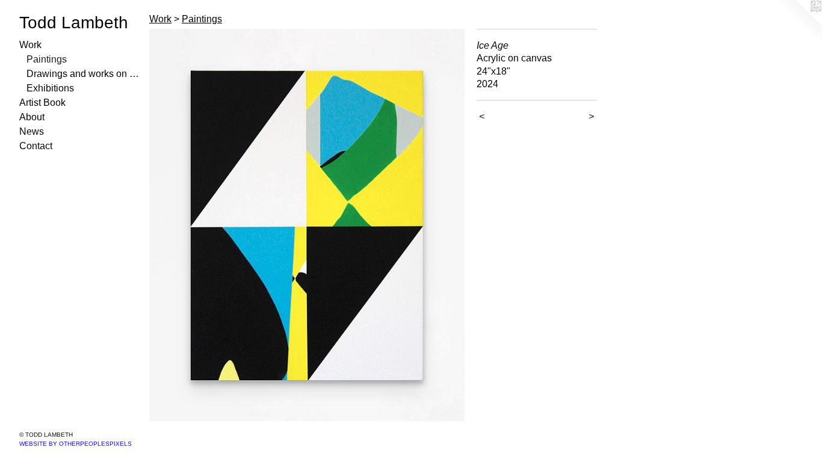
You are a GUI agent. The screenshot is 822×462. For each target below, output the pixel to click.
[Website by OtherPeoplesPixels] (798, 24)
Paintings (46, 59)
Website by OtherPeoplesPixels (75, 443)
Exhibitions (50, 88)
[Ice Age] (307, 225)
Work (30, 45)
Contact (35, 146)
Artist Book (42, 102)
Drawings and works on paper (83, 74)
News (31, 131)
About (32, 117)
